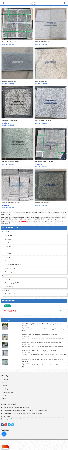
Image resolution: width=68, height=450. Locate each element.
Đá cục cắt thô (9, 286)
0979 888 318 (10, 311)
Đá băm (7, 242)
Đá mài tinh (8, 239)
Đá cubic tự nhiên (10, 268)
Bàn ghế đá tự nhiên (10, 294)
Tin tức (4, 395)
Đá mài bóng (8, 272)
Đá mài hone (8, 235)
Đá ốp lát (4, 385)
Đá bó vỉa (7, 279)
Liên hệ (4, 398)
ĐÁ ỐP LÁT (7, 231)
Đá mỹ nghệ (5, 389)
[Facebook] (2, 424)
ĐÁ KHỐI (6, 275)
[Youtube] (12, 424)
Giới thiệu (5, 382)
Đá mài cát (8, 261)
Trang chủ (5, 379)
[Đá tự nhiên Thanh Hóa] (34, 2)
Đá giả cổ (7, 257)
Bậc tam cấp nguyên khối (12, 283)
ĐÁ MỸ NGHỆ (7, 290)
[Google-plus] (5, 424)
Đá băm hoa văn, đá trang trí (13, 264)
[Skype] (9, 424)
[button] (64, 3)
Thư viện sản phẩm (7, 392)
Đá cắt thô (8, 253)
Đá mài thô (8, 250)
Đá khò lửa (8, 246)
